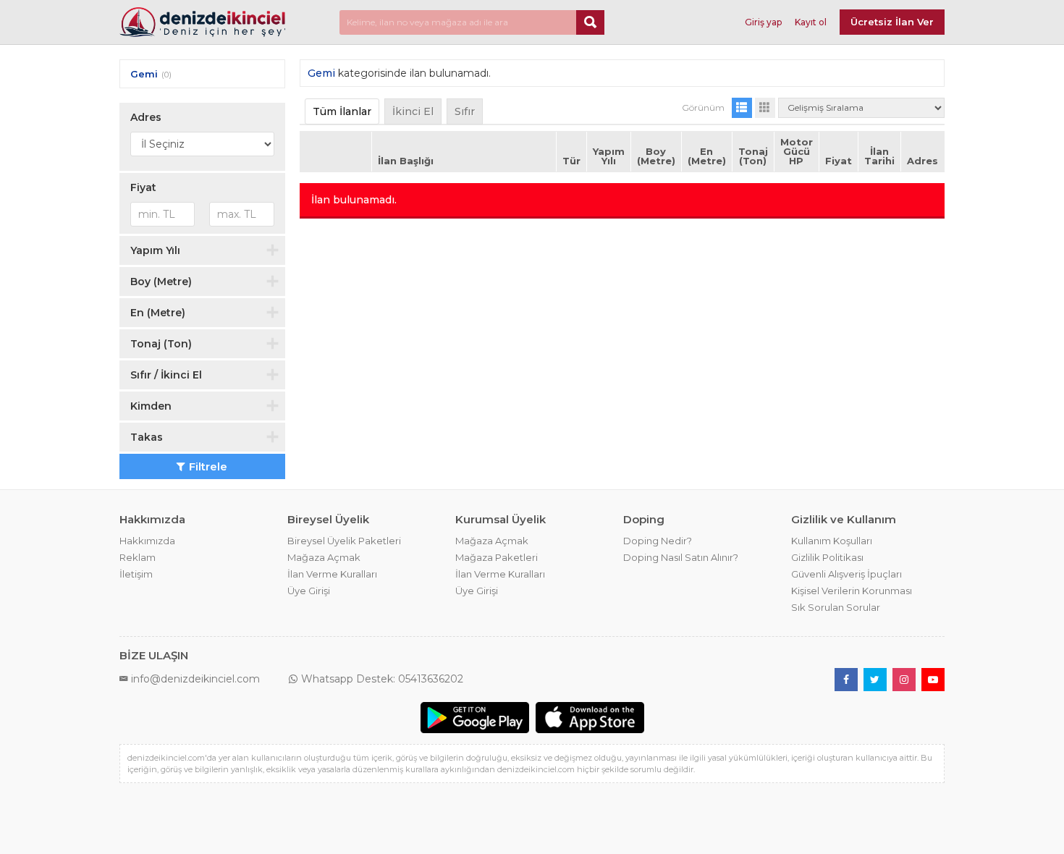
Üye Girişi (308, 590)
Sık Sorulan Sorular (835, 607)
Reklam (137, 557)
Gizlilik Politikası (827, 557)
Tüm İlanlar (342, 111)
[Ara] (590, 22)
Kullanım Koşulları (831, 540)
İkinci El (413, 111)
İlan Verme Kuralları (332, 574)
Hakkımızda (147, 540)
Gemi (144, 74)
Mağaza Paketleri (496, 557)
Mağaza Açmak (323, 557)
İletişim (136, 574)
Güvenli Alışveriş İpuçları (846, 574)
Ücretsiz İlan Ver (892, 22)
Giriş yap (763, 22)
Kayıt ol (811, 22)
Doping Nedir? (657, 540)
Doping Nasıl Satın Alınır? (680, 557)
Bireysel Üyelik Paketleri (344, 540)
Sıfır (465, 111)
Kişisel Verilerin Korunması (851, 590)
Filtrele (208, 466)
